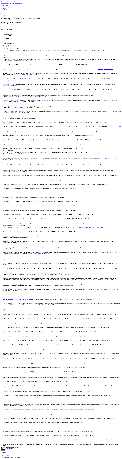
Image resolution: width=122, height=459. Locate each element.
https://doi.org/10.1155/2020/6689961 (16, 107)
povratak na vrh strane (5, 455)
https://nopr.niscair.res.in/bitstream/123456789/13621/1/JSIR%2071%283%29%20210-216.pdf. (24, 96)
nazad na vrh (3, 452)
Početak (4, 8)
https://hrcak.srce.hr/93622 (116, 126)
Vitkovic (16, 299)
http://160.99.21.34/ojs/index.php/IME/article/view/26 (15, 153)
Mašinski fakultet (6, 9)
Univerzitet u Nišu (4, 5)
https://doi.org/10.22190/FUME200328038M (107, 158)
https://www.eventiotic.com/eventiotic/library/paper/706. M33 (91, 227)
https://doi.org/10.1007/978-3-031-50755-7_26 (39, 253)
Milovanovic (10, 299)
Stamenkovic (29, 299)
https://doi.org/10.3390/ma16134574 (27, 74)
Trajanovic (22, 299)
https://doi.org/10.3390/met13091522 (105, 69)
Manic (4, 299)
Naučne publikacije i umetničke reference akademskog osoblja (13, 3)
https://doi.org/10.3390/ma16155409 (10, 80)
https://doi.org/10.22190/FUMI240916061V (14, 90)
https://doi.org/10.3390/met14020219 (10, 85)
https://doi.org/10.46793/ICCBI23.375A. (13, 248)
